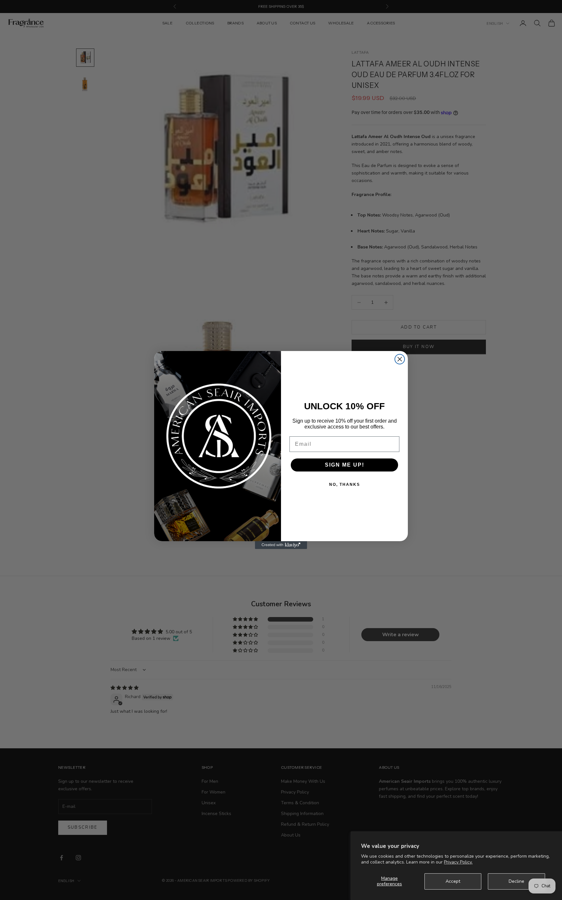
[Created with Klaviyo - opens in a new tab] (281, 545)
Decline (516, 881)
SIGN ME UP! (344, 465)
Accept (453, 881)
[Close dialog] (400, 359)
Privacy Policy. (458, 862)
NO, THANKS (344, 484)
